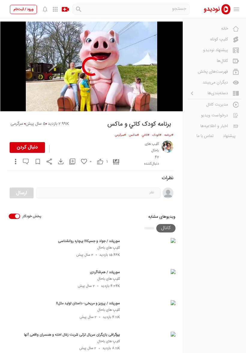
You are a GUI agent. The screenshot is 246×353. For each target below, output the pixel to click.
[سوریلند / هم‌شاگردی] (150, 283)
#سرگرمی (120, 135)
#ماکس (134, 135)
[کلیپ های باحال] (167, 147)
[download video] (58, 161)
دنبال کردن (27, 147)
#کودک (156, 135)
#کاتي (145, 135)
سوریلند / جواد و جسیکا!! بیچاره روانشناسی (89, 241)
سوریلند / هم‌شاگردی (105, 272)
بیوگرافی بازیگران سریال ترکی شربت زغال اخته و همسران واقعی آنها (72, 335)
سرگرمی (16, 123)
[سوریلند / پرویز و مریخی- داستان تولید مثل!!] (150, 314)
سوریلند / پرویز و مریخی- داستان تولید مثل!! (88, 303)
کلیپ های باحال (108, 248)
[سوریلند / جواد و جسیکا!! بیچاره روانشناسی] (150, 252)
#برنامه (168, 135)
